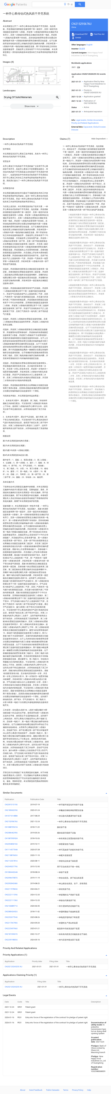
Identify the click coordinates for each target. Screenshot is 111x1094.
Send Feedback (35, 1090)
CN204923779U (11, 866)
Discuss (74, 130)
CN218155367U (11, 934)
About (22, 1090)
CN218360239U (11, 810)
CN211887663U (11, 855)
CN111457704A (11, 850)
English (89, 45)
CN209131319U (11, 804)
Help (89, 1090)
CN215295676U (11, 821)
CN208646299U (11, 833)
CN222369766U (11, 928)
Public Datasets (52, 1090)
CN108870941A (11, 827)
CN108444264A (11, 872)
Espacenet (88, 127)
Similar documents (95, 120)
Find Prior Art (98, 34)
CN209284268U (11, 883)
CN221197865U (11, 889)
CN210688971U (11, 906)
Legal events (81, 120)
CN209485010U (11, 844)
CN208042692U (11, 911)
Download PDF (81, 34)
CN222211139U (11, 895)
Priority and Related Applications (85, 123)
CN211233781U (11, 861)
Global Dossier (99, 127)
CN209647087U (11, 878)
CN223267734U (11, 917)
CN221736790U (11, 923)
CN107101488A (11, 816)
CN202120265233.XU (13, 966)
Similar (78, 38)
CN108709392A (11, 838)
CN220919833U (11, 940)
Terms (65, 1090)
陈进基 (82, 49)
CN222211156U (11, 900)
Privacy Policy (77, 1090)
